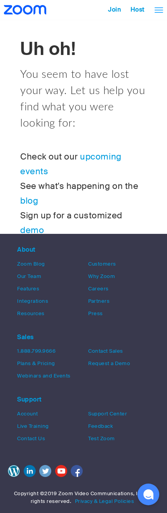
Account (27, 413)
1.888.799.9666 (36, 351)
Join (114, 9)
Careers (98, 288)
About (26, 249)
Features (28, 288)
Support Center (107, 413)
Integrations (32, 301)
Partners (99, 301)
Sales (25, 337)
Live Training (33, 426)
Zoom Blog (31, 264)
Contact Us (31, 438)
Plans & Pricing (36, 363)
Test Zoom (101, 438)
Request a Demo (109, 363)
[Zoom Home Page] (24, 9)
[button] (148, 494)
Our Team (29, 276)
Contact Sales (105, 351)
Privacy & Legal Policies (104, 501)
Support (29, 399)
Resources (31, 313)
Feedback (100, 426)
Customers (102, 264)
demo (32, 230)
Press (95, 313)
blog (29, 201)
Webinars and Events (44, 375)
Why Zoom (101, 276)
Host (137, 9)
